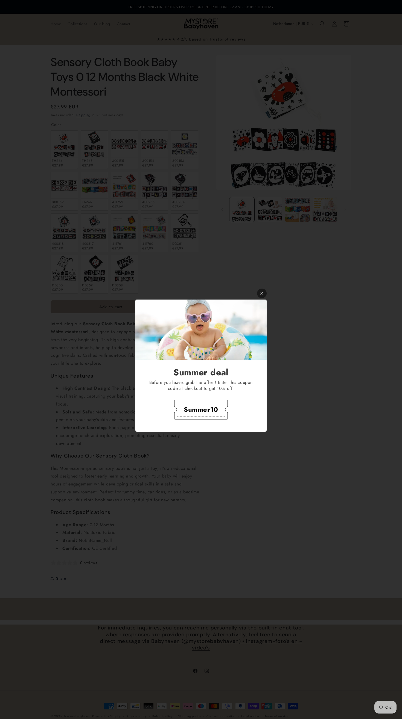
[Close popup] (262, 293)
